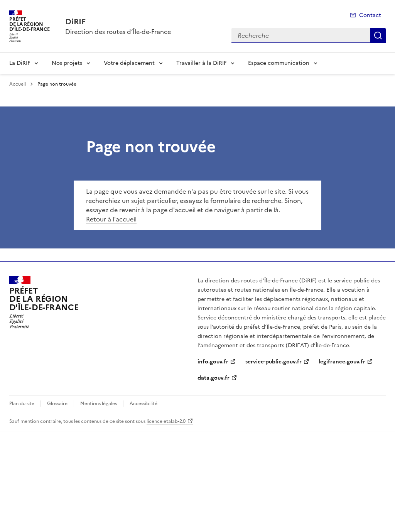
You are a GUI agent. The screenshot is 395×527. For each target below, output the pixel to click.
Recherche (378, 35)
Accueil (17, 84)
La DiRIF (19, 63)
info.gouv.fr (213, 362)
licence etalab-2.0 (166, 421)
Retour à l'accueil (111, 219)
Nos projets (67, 63)
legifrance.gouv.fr (342, 362)
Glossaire (57, 403)
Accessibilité (143, 403)
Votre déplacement (129, 63)
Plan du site (21, 403)
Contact (370, 15)
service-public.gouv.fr (273, 362)
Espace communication (278, 63)
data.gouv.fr (214, 378)
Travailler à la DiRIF (201, 63)
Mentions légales (98, 403)
